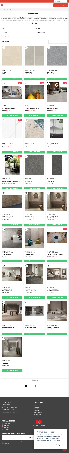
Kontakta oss (37, 414)
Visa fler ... (34, 380)
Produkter (6, 9)
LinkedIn (6, 429)
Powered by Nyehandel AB (34, 452)
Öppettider (36, 407)
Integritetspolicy (38, 412)
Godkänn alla (43, 445)
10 (36, 386)
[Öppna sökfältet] (54, 5)
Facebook (7, 423)
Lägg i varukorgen (12, 115)
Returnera (36, 410)
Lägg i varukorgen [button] (12, 79)
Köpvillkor (36, 409)
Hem (2, 9)
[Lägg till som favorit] (57, 5)
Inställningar (57, 445)
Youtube (6, 427)
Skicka (31, 437)
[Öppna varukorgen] (63, 5)
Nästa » (42, 386)
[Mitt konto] (60, 5)
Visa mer (34, 23)
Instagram (6, 425)
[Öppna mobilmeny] (66, 5)
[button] (3, 47)
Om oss (35, 405)
